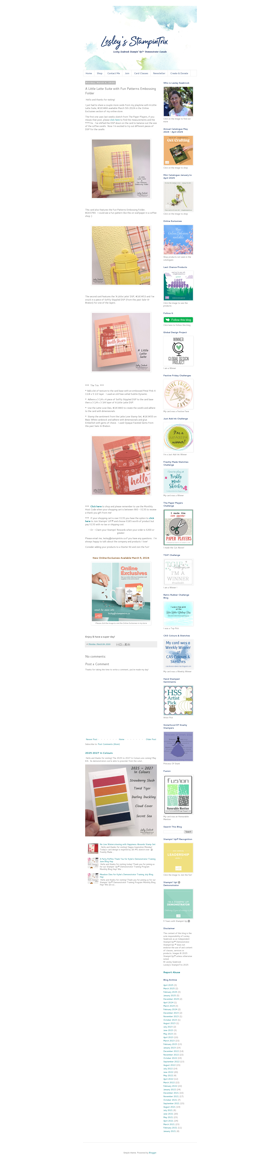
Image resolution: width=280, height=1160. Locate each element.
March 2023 (169, 1040)
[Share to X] (123, 644)
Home (89, 73)
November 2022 (171, 1054)
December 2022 (171, 1051)
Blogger (152, 1152)
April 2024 (168, 1002)
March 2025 (169, 988)
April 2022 (168, 1079)
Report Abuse (171, 972)
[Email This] (117, 644)
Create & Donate (179, 73)
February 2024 (170, 1009)
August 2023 (169, 1023)
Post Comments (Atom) (109, 744)
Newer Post (91, 739)
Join (127, 73)
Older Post (151, 739)
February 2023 (170, 1044)
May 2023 (168, 1033)
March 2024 (169, 1005)
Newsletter (159, 73)
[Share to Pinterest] (128, 644)
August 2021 (169, 1106)
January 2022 (169, 1089)
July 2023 (168, 1026)
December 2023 (171, 1012)
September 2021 (171, 1103)
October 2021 (170, 1099)
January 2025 (169, 995)
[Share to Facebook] (126, 644)
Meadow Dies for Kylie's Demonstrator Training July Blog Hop (126, 875)
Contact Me (113, 73)
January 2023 (169, 1047)
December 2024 (171, 999)
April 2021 (168, 1120)
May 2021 (168, 1117)
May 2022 (168, 1075)
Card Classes (141, 73)
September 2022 (171, 1061)
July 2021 (168, 1110)
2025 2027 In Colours (99, 753)
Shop (99, 73)
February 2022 (170, 1086)
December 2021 (171, 1092)
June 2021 (168, 1113)
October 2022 (170, 1058)
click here (115, 119)
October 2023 (170, 1019)
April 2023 (168, 1037)
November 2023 (171, 1016)
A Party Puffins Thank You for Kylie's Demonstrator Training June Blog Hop (127, 860)
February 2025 (170, 992)
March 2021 (169, 1124)
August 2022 (169, 1065)
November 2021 (171, 1096)
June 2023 (168, 1030)
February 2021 (170, 1127)
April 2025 (168, 985)
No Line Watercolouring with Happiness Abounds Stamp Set (127, 844)
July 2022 (168, 1068)
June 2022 (168, 1072)
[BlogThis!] (120, 644)
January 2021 (169, 1131)
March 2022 (169, 1082)
